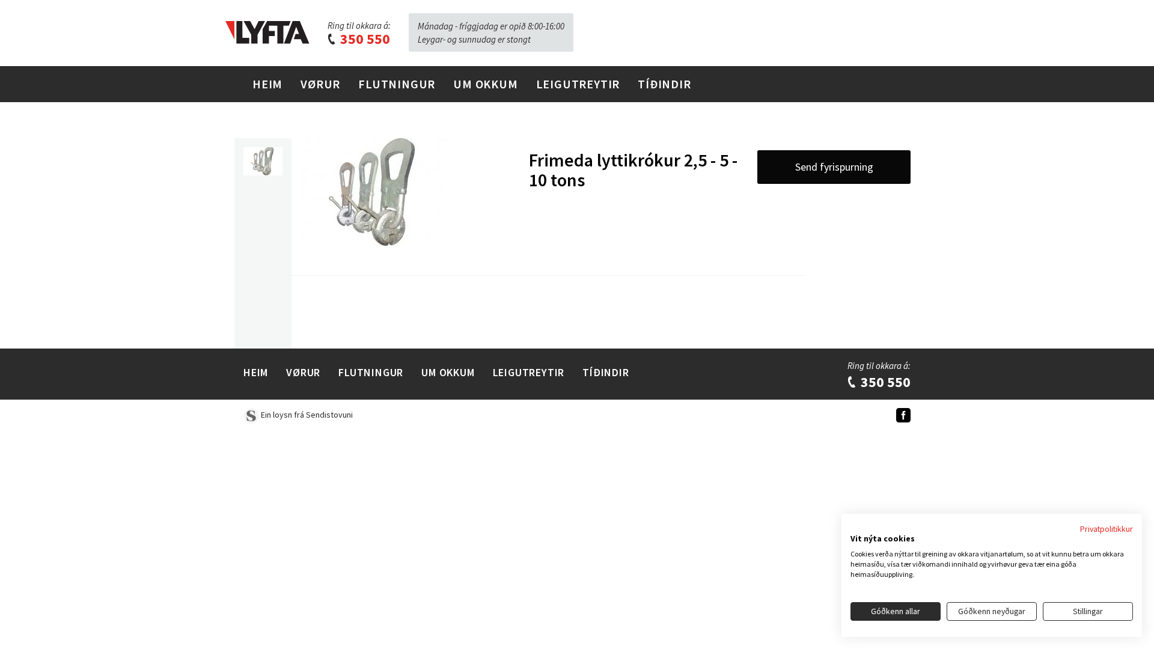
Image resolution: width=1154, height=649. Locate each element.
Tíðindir (664, 83)
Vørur (320, 83)
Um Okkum (485, 83)
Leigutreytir (578, 83)
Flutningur (396, 83)
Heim (267, 83)
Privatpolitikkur (1106, 528)
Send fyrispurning (834, 167)
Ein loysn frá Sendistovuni (306, 414)
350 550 (363, 38)
